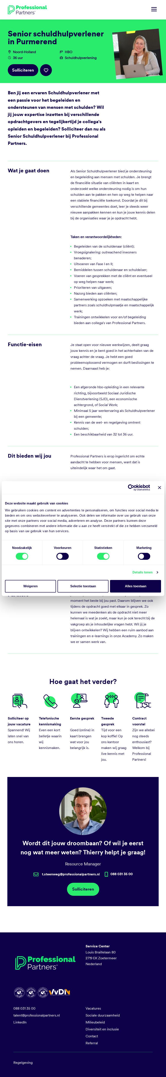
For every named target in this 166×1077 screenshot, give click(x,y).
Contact (92, 1036)
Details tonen (142, 572)
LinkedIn (20, 1022)
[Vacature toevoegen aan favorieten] (46, 70)
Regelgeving (23, 1063)
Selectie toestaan (83, 586)
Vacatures (93, 1008)
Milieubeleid (95, 1022)
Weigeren (30, 586)
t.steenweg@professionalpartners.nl (71, 874)
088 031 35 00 (24, 1008)
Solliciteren (23, 70)
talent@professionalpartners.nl (36, 1015)
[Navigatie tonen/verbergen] (154, 10)
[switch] (62, 556)
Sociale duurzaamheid (103, 1015)
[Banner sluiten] (159, 487)
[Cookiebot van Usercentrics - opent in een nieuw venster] (131, 487)
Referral (92, 1043)
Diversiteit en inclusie (102, 1029)
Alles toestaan (135, 586)
